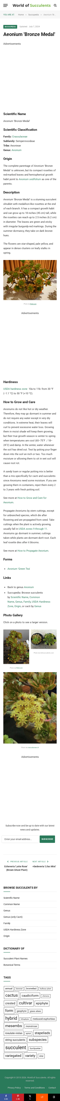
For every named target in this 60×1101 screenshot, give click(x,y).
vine (41, 1056)
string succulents (15, 1039)
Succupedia (10, 27)
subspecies (38, 1040)
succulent (15, 1047)
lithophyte (25, 1019)
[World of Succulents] (32, 5)
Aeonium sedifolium (30, 179)
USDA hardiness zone (15, 388)
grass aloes (35, 1011)
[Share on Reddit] (42, 1097)
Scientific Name (19, 597)
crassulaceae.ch (33, 747)
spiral (28, 1033)
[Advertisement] (30, 76)
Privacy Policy (14, 1087)
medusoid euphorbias (44, 1019)
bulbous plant (45, 989)
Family (27, 601)
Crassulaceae (19, 136)
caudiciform (30, 996)
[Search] (55, 5)
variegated (13, 1056)
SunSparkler (35, 1048)
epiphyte (42, 1003)
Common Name (12, 904)
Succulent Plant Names (16, 958)
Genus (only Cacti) (13, 917)
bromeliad (31, 988)
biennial (19, 989)
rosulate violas (13, 1033)
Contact (52, 1087)
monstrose (31, 1026)
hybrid (11, 1018)
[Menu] (5, 5)
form (9, 1011)
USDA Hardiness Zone (15, 929)
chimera (45, 996)
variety (30, 1056)
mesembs (13, 1026)
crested (10, 1003)
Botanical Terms (12, 965)
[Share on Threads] (54, 1097)
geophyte (21, 1011)
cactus (11, 995)
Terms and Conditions (34, 1087)
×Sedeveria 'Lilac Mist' (44, 866)
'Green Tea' (19, 568)
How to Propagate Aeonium (33, 550)
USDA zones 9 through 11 (33, 528)
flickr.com (33, 304)
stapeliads (42, 1033)
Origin (17, 606)
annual (8, 988)
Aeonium (17, 150)
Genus (18, 601)
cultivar (25, 1003)
